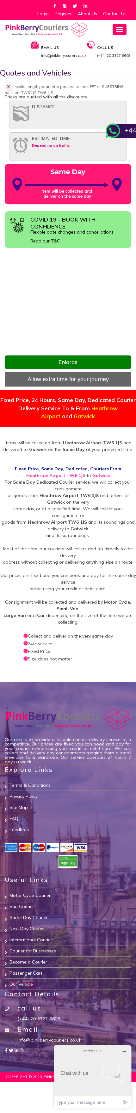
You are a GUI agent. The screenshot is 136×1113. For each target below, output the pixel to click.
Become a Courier (28, 962)
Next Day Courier (27, 928)
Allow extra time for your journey (68, 379)
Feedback (19, 829)
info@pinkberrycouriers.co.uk (49, 1040)
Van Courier (21, 906)
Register (63, 14)
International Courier (30, 940)
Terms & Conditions (30, 785)
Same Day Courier (28, 917)
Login (43, 14)
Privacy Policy (23, 796)
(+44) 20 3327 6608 (38, 1019)
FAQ (13, 818)
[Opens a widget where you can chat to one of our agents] (93, 1077)
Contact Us (115, 14)
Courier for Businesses (32, 951)
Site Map (18, 807)
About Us (87, 14)
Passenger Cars (26, 973)
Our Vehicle (21, 984)
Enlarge (68, 362)
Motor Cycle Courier (30, 895)
